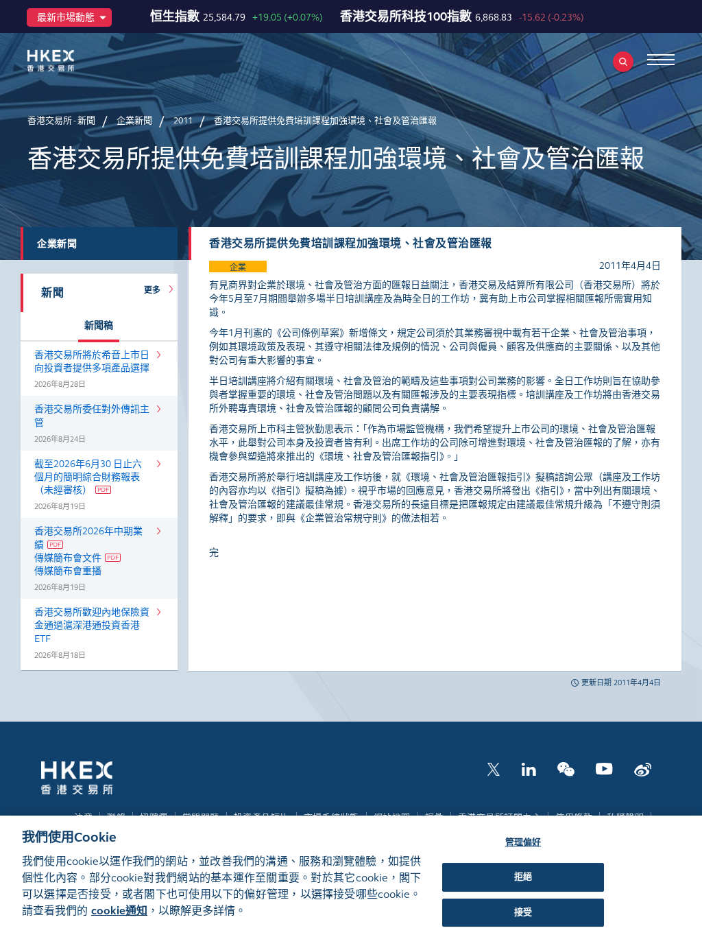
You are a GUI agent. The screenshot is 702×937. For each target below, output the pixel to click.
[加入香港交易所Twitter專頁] (493, 767)
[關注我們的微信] (565, 767)
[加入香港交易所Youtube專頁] (604, 767)
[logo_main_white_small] (94, 776)
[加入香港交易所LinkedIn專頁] (528, 767)
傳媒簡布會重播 (67, 571)
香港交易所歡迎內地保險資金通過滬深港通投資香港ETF (91, 625)
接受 (523, 912)
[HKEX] (72, 60)
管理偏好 (523, 842)
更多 (155, 290)
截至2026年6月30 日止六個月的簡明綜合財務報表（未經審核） (88, 477)
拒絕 (523, 876)
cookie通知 (119, 910)
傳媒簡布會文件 (67, 558)
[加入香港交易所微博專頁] (642, 767)
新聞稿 (98, 325)
